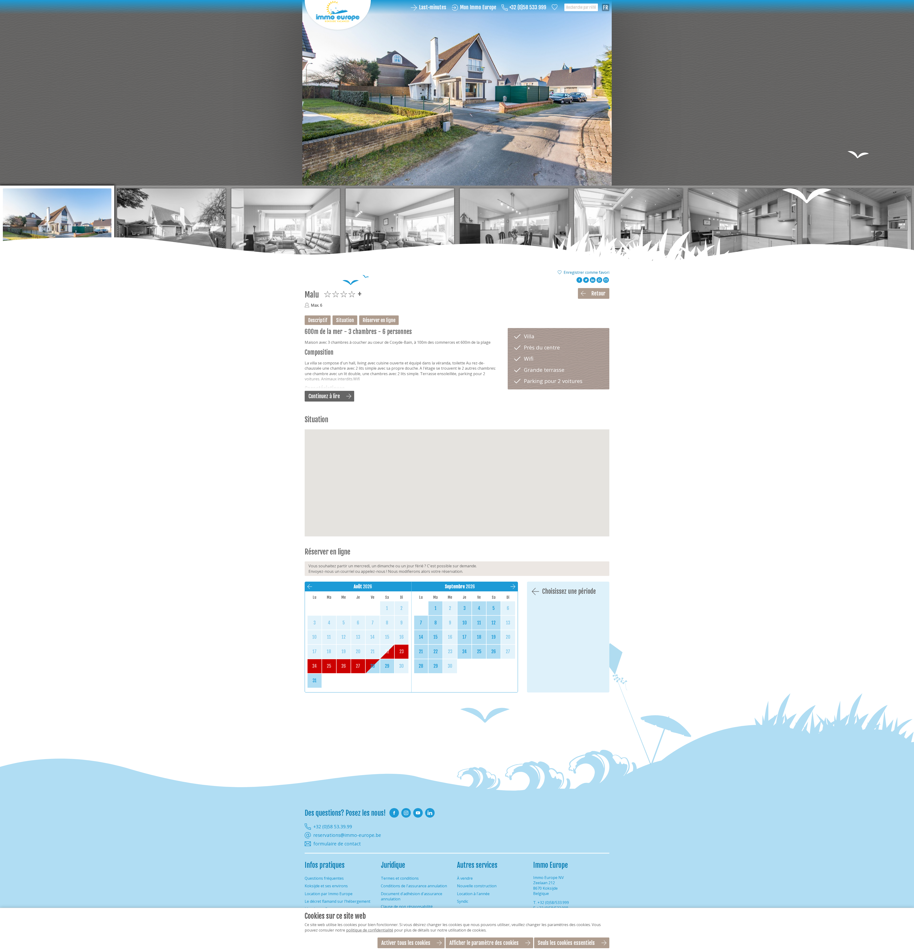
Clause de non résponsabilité (407, 906)
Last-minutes (432, 7)
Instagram (406, 813)
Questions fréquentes (324, 878)
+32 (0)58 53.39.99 (332, 826)
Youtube (418, 813)
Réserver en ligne (379, 320)
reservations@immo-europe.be (347, 835)
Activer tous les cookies (405, 942)
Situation (345, 320)
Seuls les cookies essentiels (566, 942)
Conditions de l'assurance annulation (414, 885)
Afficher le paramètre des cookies (484, 942)
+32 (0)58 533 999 (527, 7)
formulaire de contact (337, 844)
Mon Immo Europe (478, 7)
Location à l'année (473, 893)
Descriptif (317, 320)
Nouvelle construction (477, 885)
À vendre (465, 878)
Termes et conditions (400, 878)
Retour (598, 293)
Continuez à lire (324, 396)
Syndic (462, 901)
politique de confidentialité (369, 930)
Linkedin (430, 813)
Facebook (394, 813)
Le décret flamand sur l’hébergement (337, 901)
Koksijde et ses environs (326, 885)
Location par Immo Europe (329, 893)
